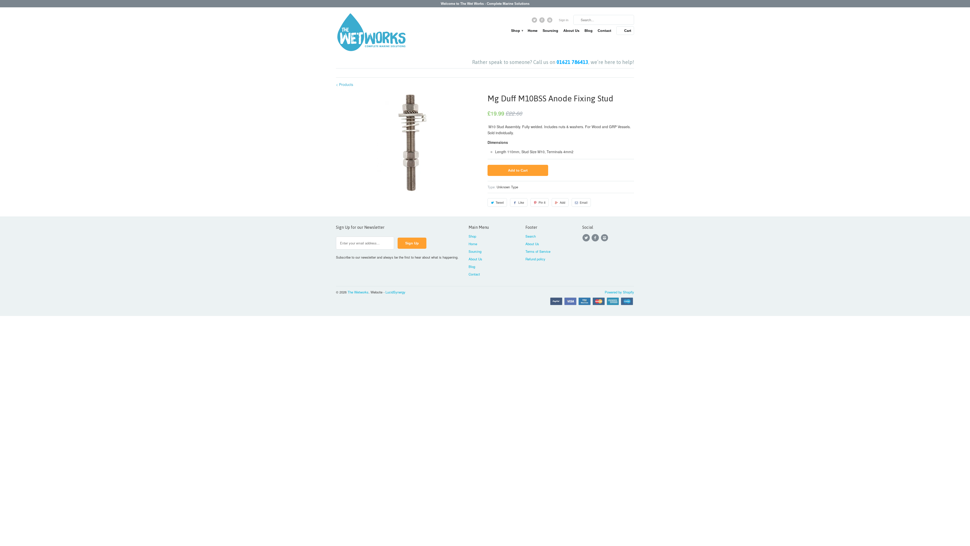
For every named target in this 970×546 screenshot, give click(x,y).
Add (562, 202)
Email (584, 202)
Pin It (542, 202)
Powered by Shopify (619, 292)
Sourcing (550, 31)
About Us (571, 31)
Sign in (563, 20)
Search (530, 236)
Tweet (500, 202)
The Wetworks (358, 292)
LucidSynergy (395, 292)
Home (533, 31)
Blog (589, 31)
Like (521, 202)
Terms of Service (537, 251)
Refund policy (535, 259)
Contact (604, 31)
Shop (517, 31)
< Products (344, 84)
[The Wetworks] (371, 33)
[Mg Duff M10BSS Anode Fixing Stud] (409, 143)
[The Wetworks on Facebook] (542, 21)
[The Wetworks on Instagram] (550, 21)
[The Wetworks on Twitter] (534, 21)
